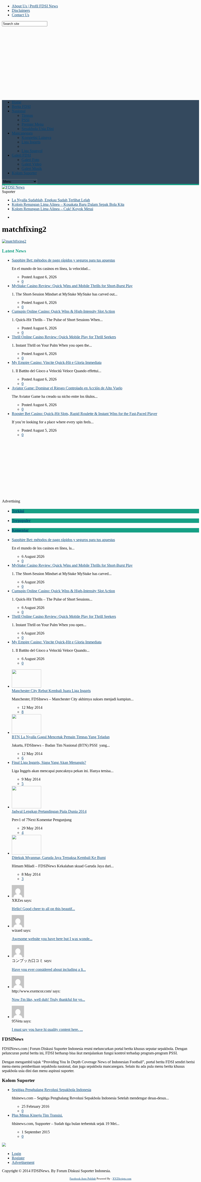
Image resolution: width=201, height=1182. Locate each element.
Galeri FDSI (21, 155)
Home (16, 102)
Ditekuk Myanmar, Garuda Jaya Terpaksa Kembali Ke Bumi (59, 858)
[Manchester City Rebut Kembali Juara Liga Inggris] (26, 686)
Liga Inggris (31, 142)
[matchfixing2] (14, 241)
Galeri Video (31, 164)
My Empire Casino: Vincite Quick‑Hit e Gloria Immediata (56, 362)
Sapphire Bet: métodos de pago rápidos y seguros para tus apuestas (63, 260)
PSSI (25, 120)
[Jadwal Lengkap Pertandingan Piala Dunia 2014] (26, 807)
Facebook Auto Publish (83, 1178)
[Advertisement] (101, 60)
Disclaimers (21, 10)
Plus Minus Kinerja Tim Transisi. (37, 1115)
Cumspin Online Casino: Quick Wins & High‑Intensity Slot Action (63, 311)
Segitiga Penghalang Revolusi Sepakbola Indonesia (51, 1090)
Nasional (18, 111)
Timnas (27, 115)
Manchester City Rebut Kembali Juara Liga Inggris (51, 691)
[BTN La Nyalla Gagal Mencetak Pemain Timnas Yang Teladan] (26, 732)
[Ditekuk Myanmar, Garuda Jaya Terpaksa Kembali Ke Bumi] (26, 853)
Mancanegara (22, 133)
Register (18, 1158)
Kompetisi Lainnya (36, 137)
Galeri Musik (32, 168)
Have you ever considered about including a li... (49, 969)
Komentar (20, 530)
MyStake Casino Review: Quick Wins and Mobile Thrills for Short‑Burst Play (72, 286)
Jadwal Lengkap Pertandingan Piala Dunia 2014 (49, 811)
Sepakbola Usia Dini (38, 129)
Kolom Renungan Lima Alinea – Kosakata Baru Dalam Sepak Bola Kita (68, 204)
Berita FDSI (21, 106)
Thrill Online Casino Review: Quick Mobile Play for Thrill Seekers (64, 337)
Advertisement (23, 1162)
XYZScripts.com (122, 1178)
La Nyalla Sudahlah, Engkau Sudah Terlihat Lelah (51, 200)
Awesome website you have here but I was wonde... (52, 939)
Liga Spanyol (32, 151)
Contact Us (20, 15)
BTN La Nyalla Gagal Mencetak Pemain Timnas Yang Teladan (61, 737)
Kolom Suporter (24, 173)
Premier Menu (33, 124)
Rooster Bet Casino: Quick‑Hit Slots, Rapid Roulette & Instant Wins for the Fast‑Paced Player (84, 414)
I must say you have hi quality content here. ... (47, 1029)
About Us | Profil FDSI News (35, 6)
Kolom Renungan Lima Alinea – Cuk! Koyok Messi (52, 209)
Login (16, 1154)
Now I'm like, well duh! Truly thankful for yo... (48, 999)
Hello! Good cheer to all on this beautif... (43, 909)
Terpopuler (21, 520)
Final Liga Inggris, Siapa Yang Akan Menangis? (49, 762)
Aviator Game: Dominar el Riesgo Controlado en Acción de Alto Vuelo (67, 388)
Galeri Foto (30, 160)
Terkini (18, 511)
